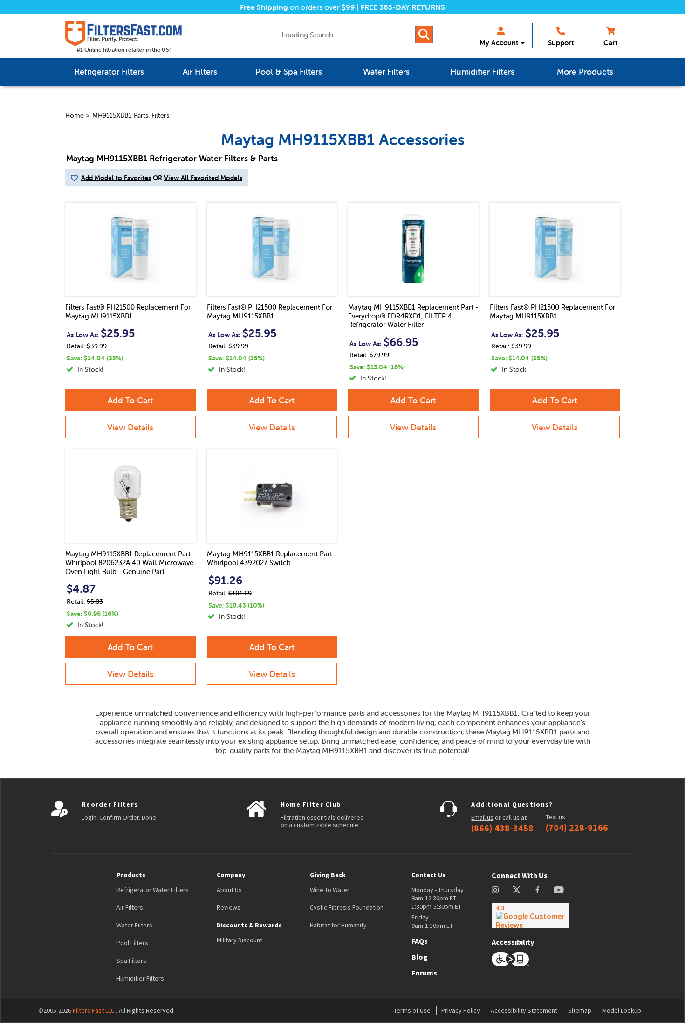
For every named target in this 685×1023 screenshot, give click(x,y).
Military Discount (239, 940)
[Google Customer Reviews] (530, 915)
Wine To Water (329, 889)
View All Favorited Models (203, 177)
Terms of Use (412, 1010)
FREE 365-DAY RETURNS (403, 7)
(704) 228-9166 (577, 827)
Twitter (517, 889)
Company (231, 875)
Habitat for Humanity (338, 925)
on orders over (297, 7)
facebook (537, 889)
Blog (419, 956)
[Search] (424, 34)
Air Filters (129, 907)
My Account (499, 42)
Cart (610, 42)
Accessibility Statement (524, 1010)
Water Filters (134, 925)
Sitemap (579, 1010)
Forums (424, 972)
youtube (559, 889)
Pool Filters (132, 943)
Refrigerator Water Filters (152, 889)
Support (561, 42)
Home (74, 115)
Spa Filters (131, 960)
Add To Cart (130, 400)
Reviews (228, 907)
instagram (495, 889)
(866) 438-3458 (502, 828)
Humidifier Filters (140, 978)
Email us (482, 817)
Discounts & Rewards (249, 925)
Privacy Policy (460, 1010)
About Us (229, 889)
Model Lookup (621, 1010)
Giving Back (328, 875)
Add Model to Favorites (116, 177)
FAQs (419, 941)
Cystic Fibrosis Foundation (347, 907)
